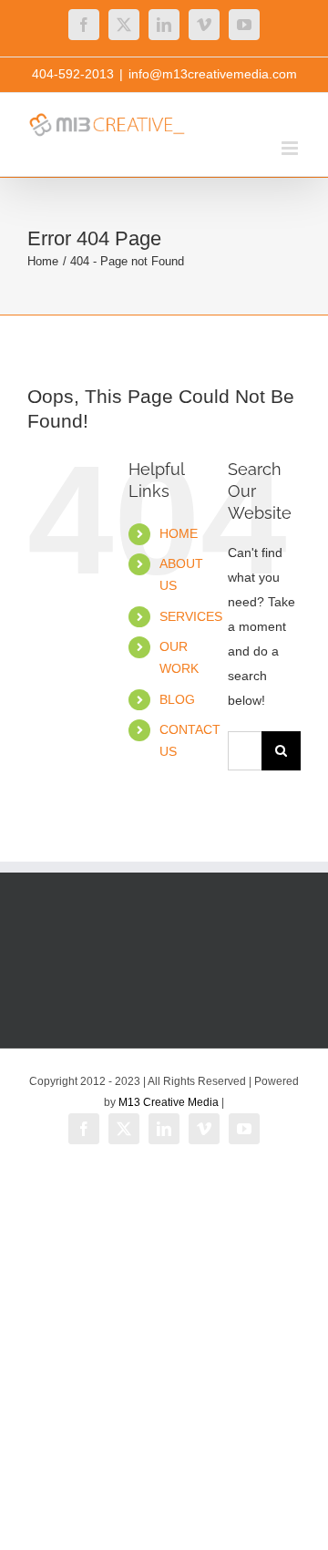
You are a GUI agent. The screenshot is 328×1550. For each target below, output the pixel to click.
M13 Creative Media (168, 1102)
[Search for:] (244, 749)
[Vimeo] (204, 24)
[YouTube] (244, 24)
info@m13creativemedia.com (212, 74)
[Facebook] (83, 24)
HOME (178, 533)
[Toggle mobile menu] (291, 148)
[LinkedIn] (164, 24)
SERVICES (190, 616)
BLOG (177, 699)
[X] (123, 24)
